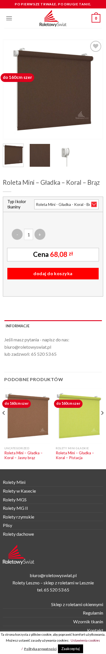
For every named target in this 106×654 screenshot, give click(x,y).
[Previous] (12, 89)
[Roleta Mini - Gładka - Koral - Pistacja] (79, 415)
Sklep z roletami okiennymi (77, 604)
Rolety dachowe (18, 534)
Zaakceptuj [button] (70, 648)
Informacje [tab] (17, 326)
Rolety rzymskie (18, 516)
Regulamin (93, 612)
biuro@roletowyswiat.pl (27, 347)
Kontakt (95, 630)
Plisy (7, 525)
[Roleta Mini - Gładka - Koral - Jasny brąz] (27, 415)
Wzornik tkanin (88, 621)
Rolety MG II (15, 508)
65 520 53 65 (44, 354)
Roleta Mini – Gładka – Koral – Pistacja (75, 455)
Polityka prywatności (40, 649)
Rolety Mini (14, 482)
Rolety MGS (15, 499)
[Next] (94, 89)
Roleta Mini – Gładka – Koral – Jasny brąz (23, 455)
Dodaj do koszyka (53, 273)
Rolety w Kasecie (19, 490)
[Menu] (9, 18)
